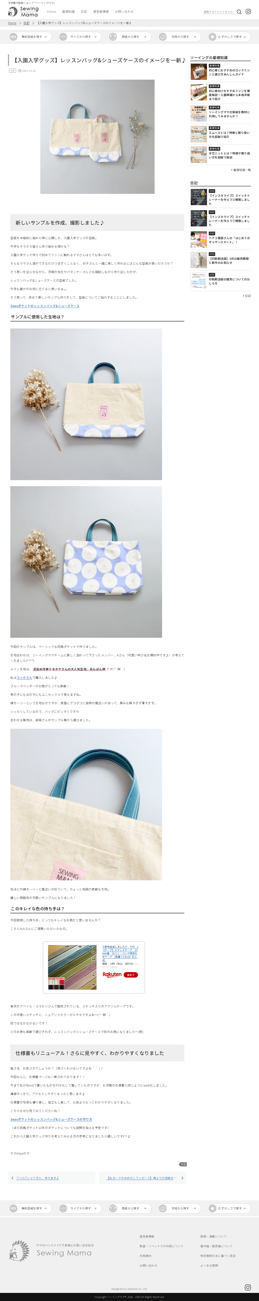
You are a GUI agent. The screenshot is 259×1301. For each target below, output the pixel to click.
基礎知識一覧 (242, 170)
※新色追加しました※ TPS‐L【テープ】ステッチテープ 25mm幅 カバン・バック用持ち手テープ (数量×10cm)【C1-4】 (120, 953)
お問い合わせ (124, 11)
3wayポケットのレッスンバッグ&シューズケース (45, 306)
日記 (84, 11)
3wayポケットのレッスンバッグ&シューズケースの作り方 (51, 1119)
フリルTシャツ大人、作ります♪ (37, 1178)
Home (51, 11)
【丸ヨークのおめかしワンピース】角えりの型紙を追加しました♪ (141, 1178)
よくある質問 (209, 1265)
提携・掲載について (213, 1236)
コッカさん (24, 677)
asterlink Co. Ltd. (137, 1288)
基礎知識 (68, 11)
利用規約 (145, 1256)
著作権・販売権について (216, 1246)
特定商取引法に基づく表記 (218, 1256)
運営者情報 (101, 11)
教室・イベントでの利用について (162, 1246)
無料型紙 (32, 37)
